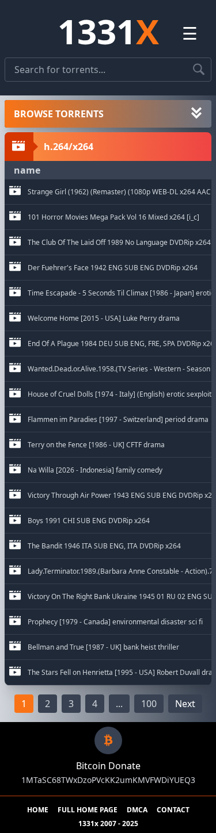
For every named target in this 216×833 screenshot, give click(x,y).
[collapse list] (196, 114)
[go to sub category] (15, 191)
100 (149, 703)
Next (185, 703)
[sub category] (15, 191)
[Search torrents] (198, 69)
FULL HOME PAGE (88, 810)
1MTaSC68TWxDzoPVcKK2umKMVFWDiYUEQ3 (108, 779)
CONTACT (173, 810)
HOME (37, 810)
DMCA (137, 810)
